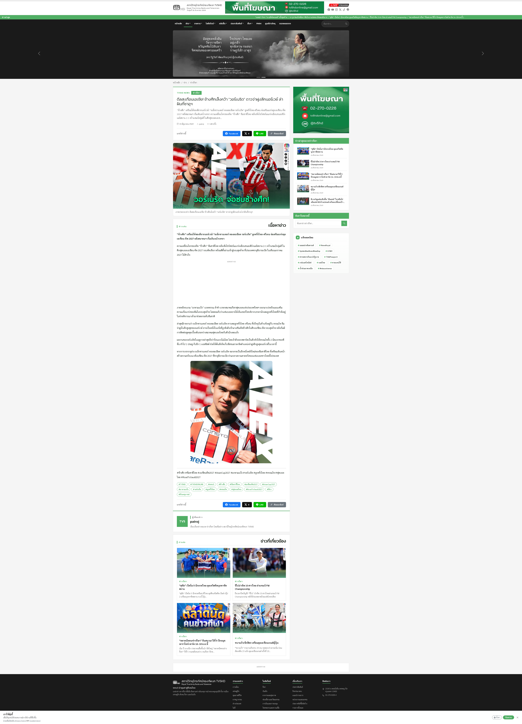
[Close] (517, 717)
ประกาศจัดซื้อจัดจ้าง (300, 703)
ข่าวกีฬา (193, 82)
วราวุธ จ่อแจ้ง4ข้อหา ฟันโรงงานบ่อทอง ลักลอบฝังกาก (240, 17)
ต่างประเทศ (237, 703)
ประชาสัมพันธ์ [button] (236, 23)
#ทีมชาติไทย (235, 484)
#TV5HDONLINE (196, 484)
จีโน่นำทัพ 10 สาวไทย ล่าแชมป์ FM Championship (320, 17)
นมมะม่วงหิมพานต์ (306, 245)
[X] (340, 9)
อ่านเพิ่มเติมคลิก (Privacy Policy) (14, 721)
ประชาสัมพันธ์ (298, 687)
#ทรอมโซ (223, 489)
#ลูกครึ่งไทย (210, 489)
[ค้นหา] (344, 223)
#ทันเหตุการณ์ (184, 494)
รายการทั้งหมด (298, 708)
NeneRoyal (324, 245)
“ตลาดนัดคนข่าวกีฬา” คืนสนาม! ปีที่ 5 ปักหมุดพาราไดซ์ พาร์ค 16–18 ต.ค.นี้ (368, 17)
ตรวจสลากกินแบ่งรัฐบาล (308, 257)
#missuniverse (325, 268)
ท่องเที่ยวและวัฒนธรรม (271, 699)
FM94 (258, 23)
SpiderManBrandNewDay (309, 251)
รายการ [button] (197, 23)
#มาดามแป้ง (183, 489)
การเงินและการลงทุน (270, 703)
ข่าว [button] (187, 23)
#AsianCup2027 (268, 484)
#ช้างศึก (222, 484)
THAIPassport (331, 257)
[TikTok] (344, 9)
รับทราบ (508, 717)
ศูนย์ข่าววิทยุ (270, 23)
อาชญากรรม (237, 699)
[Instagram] (336, 9)
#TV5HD (182, 484)
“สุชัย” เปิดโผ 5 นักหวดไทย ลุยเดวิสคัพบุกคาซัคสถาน (280, 17)
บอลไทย (321, 262)
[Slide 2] (263, 77)
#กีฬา (269, 489)
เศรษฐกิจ (236, 691)
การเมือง (236, 687)
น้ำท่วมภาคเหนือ (305, 268)
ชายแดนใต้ (335, 262)
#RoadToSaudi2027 (254, 489)
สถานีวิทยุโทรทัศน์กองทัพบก (204, 6)
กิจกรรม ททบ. (297, 691)
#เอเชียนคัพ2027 (250, 484)
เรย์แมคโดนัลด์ (304, 262)
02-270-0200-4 (330, 695)
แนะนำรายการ (298, 695)
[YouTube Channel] (332, 9)
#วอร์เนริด (197, 489)
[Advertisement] (231, 282)
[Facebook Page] (329, 9)
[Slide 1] (259, 77)
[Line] (348, 9)
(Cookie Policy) (35, 721)
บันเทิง (265, 691)
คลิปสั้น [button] (222, 23)
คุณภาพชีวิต (237, 695)
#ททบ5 (211, 484)
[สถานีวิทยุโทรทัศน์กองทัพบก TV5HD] (179, 7)
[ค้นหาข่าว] (347, 23)
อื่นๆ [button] (249, 23)
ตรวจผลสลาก (285, 23)
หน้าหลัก (178, 23)
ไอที (234, 708)
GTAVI (329, 251)
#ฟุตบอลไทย (236, 489)
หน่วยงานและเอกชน (300, 699)
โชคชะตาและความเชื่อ (271, 708)
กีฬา (264, 687)
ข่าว (185, 82)
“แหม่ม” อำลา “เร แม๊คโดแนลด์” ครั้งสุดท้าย (203, 17)
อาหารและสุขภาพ (269, 695)
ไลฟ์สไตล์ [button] (210, 23)
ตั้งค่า (498, 717)
